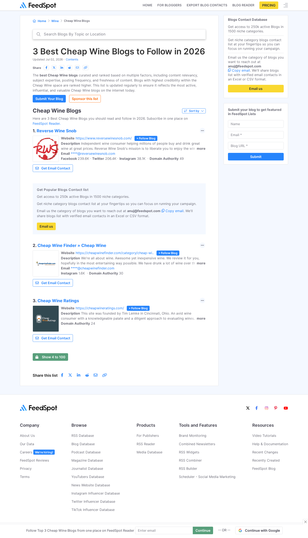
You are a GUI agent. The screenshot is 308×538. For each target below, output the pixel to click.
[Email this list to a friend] (77, 67)
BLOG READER (243, 5)
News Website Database (90, 485)
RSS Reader (146, 444)
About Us (27, 435)
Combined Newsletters (197, 444)
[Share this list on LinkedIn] (61, 67)
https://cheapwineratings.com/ (100, 308)
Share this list (45, 375)
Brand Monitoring (192, 435)
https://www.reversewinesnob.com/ (104, 138)
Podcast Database (86, 452)
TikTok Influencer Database (93, 510)
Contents (72, 59)
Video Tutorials (264, 435)
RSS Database (82, 435)
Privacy (26, 468)
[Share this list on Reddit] (69, 67)
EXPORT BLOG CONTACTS (207, 5)
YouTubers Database (87, 477)
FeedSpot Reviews (34, 460)
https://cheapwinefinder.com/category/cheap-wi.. (115, 253)
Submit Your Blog (49, 99)
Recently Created (266, 460)
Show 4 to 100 (53, 357)
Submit (255, 157)
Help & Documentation (270, 444)
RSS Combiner (190, 460)
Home (147, 5)
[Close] (305, 521)
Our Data (27, 444)
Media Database (149, 452)
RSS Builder (188, 468)
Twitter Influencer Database (93, 501)
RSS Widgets (189, 452)
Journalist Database (87, 468)
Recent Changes (265, 452)
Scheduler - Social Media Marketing (207, 477)
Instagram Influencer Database (95, 493)
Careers (36, 452)
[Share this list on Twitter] (54, 67)
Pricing (269, 5)
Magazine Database (87, 460)
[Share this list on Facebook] (46, 67)
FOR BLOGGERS (169, 5)
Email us (46, 226)
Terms (25, 477)
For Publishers (148, 435)
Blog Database (83, 444)
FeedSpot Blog (264, 468)
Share (37, 68)
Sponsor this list (85, 99)
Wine (55, 21)
